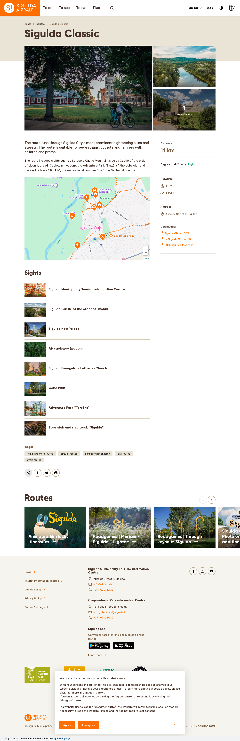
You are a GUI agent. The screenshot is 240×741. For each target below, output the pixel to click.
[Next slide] (212, 500)
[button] (145, 247)
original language (60, 738)
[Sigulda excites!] (20, 8)
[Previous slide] (203, 500)
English (193, 7)
